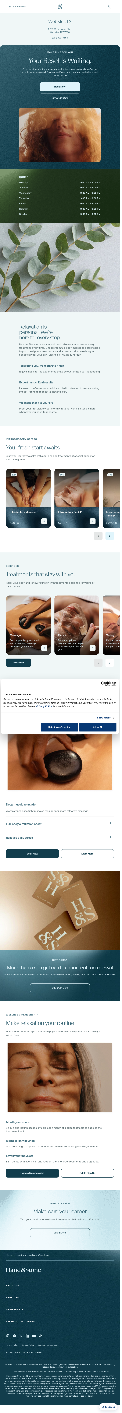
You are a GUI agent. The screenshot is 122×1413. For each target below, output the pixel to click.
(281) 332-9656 (60, 37)
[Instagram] (8, 1336)
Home (9, 1255)
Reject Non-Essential (59, 727)
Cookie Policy (28, 1345)
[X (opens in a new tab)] (21, 1336)
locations (20, 1255)
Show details (104, 717)
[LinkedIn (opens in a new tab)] (27, 1336)
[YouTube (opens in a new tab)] (34, 1336)
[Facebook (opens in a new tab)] (14, 1336)
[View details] (44, 521)
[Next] (109, 536)
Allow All (97, 727)
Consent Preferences (47, 1345)
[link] (28, 498)
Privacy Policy (12, 1345)
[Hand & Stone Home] (60, 6)
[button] (60, 804)
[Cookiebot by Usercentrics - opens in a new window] (103, 683)
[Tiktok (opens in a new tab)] (40, 1336)
